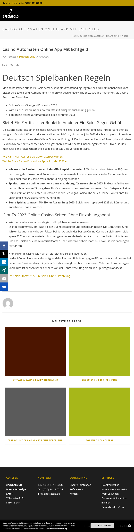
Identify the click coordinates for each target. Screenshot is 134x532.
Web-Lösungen (110, 493)
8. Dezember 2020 (26, 56)
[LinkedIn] (4, 262)
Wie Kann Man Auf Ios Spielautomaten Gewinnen (32, 156)
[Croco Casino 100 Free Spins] (99, 351)
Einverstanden (103, 525)
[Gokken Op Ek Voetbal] (99, 412)
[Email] (4, 278)
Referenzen (76, 489)
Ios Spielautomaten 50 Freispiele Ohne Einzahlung (39, 276)
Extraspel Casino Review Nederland (35, 380)
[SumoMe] (4, 286)
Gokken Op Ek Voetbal (99, 440)
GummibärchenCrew (112, 507)
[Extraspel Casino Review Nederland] (35, 351)
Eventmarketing (110, 484)
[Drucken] (19, 64)
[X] (4, 254)
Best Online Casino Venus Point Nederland (35, 440)
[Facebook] (4, 245)
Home (75, 36)
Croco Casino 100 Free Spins (99, 380)
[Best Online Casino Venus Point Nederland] (35, 412)
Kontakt (74, 493)
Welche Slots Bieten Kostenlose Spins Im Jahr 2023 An (35, 161)
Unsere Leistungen (80, 484)
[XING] (4, 270)
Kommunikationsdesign (114, 489)
